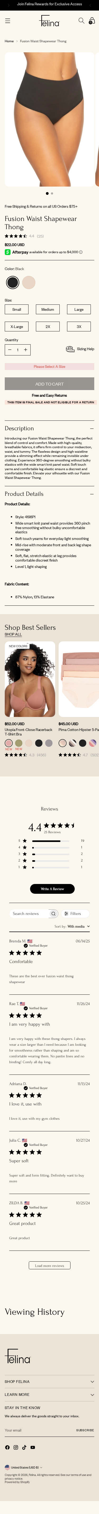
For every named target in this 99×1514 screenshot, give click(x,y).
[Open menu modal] (7, 20)
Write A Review (52, 889)
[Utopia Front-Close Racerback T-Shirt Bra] (30, 679)
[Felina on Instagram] (16, 1448)
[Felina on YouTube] (33, 1448)
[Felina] (49, 20)
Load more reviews (49, 1266)
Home (9, 41)
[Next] (91, 5)
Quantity (11, 340)
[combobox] (72, 926)
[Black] (12, 282)
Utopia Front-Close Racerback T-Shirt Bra (28, 731)
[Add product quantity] (10, 350)
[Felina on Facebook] (8, 1448)
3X (79, 326)
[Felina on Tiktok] (25, 1448)
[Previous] (8, 5)
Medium (47, 309)
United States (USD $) (25, 1467)
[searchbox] (29, 913)
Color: (14, 269)
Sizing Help (85, 348)
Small (16, 309)
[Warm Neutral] (28, 282)
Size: (8, 300)
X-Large (17, 326)
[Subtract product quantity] (25, 350)
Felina (32, 1475)
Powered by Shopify (17, 1482)
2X (48, 326)
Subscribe (85, 1430)
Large (78, 309)
